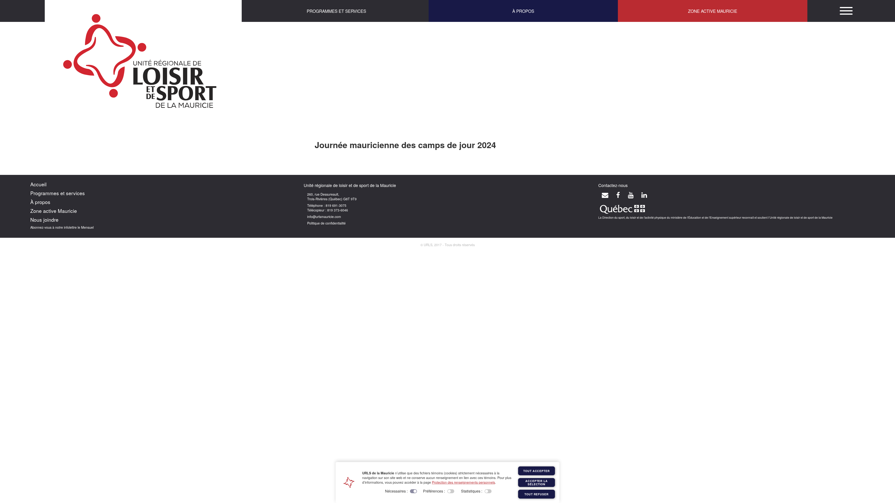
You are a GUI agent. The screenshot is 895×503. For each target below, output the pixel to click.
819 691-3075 (335, 205)
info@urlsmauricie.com (324, 216)
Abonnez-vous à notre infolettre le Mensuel (62, 227)
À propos (40, 201)
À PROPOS (523, 11)
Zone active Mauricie (53, 210)
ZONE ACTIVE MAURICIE (712, 11)
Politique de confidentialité (326, 223)
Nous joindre (44, 219)
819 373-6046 (337, 210)
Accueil (38, 184)
